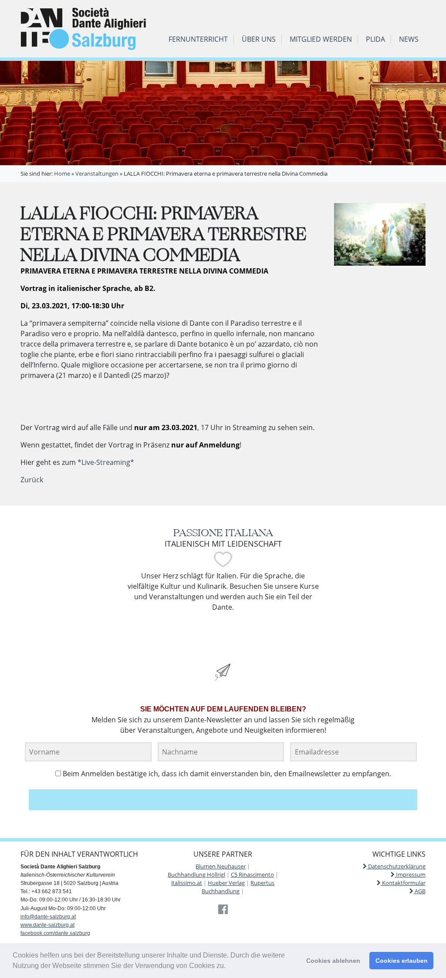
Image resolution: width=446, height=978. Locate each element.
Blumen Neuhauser (221, 866)
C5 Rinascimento (252, 874)
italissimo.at (186, 883)
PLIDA (375, 39)
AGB (419, 891)
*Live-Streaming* (106, 462)
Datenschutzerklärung (396, 866)
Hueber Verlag (226, 883)
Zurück (31, 479)
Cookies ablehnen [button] (333, 960)
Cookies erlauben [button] (401, 960)
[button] (228, 966)
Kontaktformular (403, 883)
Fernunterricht (198, 39)
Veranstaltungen (96, 173)
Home (62, 173)
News (409, 39)
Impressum (410, 874)
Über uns (259, 39)
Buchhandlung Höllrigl (196, 874)
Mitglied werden (321, 39)
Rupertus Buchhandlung (238, 887)
